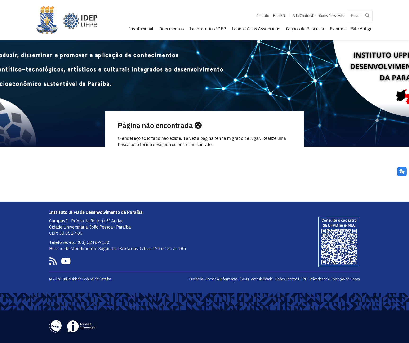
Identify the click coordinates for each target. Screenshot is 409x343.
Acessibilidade (262, 279)
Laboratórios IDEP (208, 29)
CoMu (244, 279)
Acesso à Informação (221, 279)
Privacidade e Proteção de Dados (335, 279)
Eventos (338, 29)
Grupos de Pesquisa (305, 29)
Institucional (141, 29)
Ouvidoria (196, 279)
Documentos (171, 29)
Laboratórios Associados (256, 29)
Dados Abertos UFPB (291, 279)
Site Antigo (362, 29)
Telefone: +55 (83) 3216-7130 (79, 242)
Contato (263, 15)
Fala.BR (279, 15)
